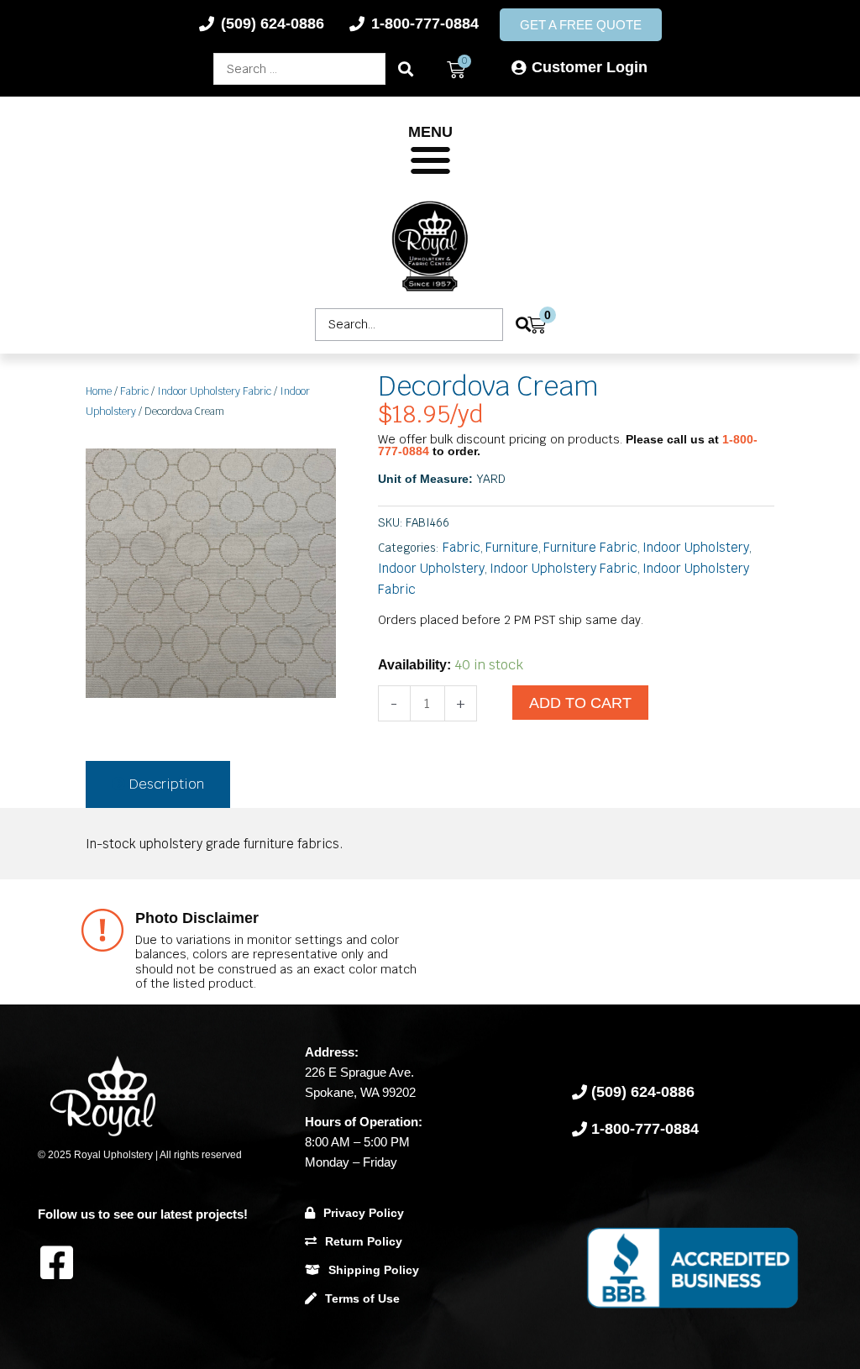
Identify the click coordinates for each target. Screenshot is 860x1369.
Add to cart (580, 703)
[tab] (158, 784)
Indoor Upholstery (695, 547)
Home (99, 391)
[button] (430, 161)
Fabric (134, 391)
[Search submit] (405, 69)
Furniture (511, 547)
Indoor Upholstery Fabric (214, 391)
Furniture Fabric (590, 547)
